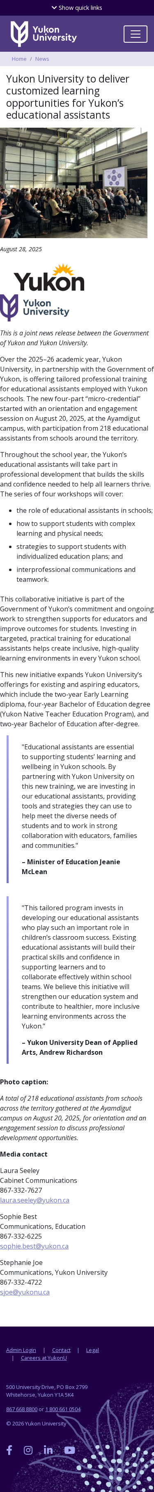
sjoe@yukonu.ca (25, 1292)
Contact (61, 1350)
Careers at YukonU (44, 1357)
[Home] (43, 34)
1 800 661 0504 (62, 1409)
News (42, 58)
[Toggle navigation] (135, 34)
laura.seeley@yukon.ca (34, 1200)
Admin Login (21, 1350)
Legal (92, 1350)
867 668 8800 (21, 1409)
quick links (79, 7)
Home (19, 58)
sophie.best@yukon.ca (34, 1246)
